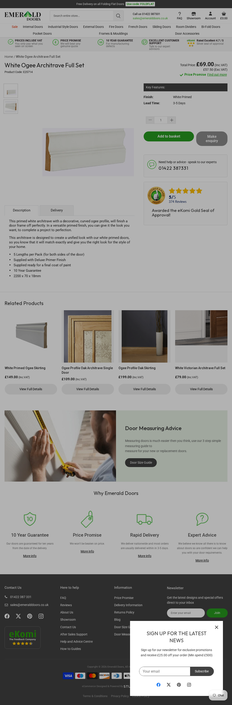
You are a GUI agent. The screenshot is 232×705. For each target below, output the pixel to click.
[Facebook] (158, 684)
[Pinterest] (179, 684)
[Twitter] (169, 684)
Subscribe (202, 671)
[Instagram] (189, 684)
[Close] (217, 627)
